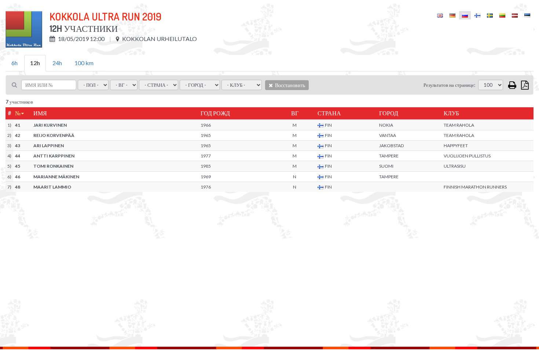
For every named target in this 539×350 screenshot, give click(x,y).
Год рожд (215, 113)
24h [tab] (57, 62)
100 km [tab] (84, 62)
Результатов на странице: (449, 85)
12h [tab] (35, 62)
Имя (40, 113)
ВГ (294, 113)
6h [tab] (14, 62)
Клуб (451, 113)
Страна (329, 113)
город (388, 113)
